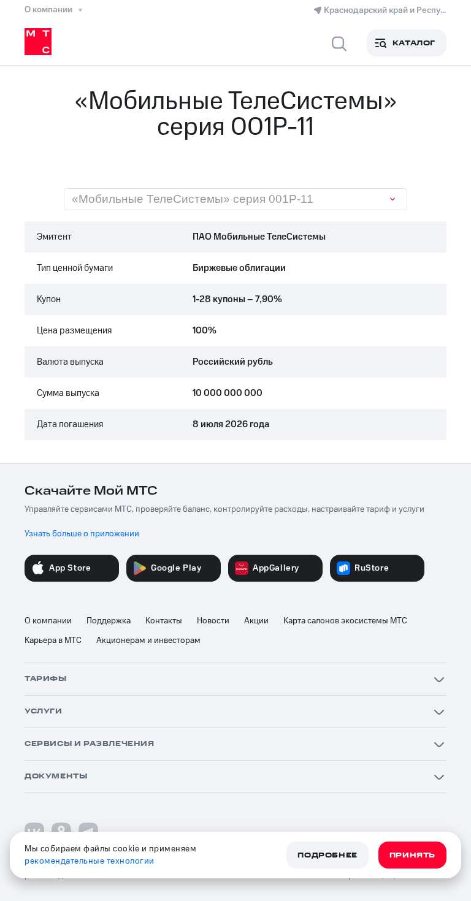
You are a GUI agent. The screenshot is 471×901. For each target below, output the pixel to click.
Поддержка (108, 621)
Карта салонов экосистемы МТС (345, 621)
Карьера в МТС (53, 640)
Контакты (163, 621)
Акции (256, 621)
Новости (213, 621)
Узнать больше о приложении (82, 534)
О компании (48, 621)
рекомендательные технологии (90, 861)
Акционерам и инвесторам (148, 640)
